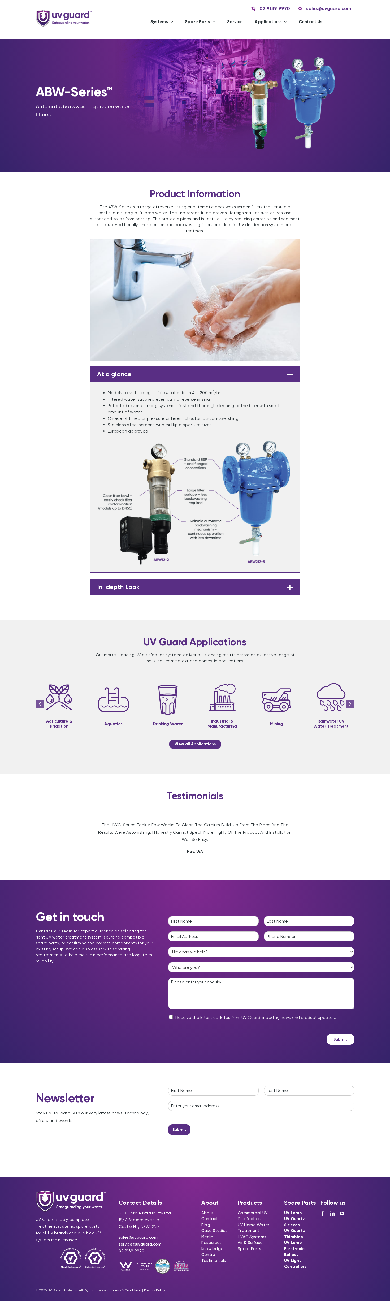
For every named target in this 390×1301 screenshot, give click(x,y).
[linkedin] (332, 1213)
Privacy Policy (154, 1290)
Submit (340, 1039)
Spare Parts (249, 1248)
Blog (205, 1224)
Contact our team (54, 931)
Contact (209, 1218)
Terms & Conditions (126, 1290)
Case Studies (214, 1230)
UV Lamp (293, 1213)
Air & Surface (250, 1242)
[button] (195, 374)
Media (207, 1236)
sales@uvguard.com (138, 1237)
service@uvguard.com (140, 1244)
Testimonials (213, 1260)
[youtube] (342, 1213)
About (207, 1213)
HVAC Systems (252, 1236)
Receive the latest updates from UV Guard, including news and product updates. (255, 1017)
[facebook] (322, 1213)
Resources (211, 1242)
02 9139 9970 (132, 1250)
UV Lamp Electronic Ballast (294, 1248)
